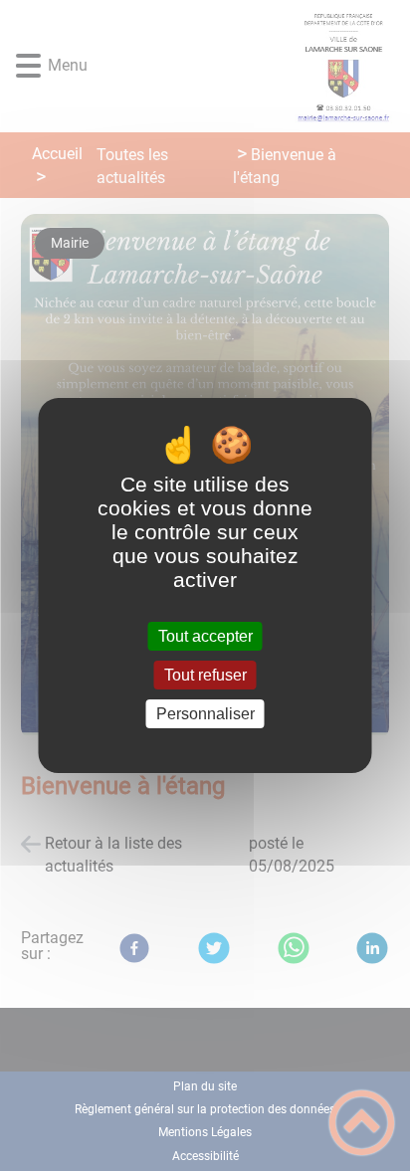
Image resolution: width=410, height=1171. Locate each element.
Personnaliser (205, 713)
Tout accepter (205, 636)
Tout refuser (205, 675)
